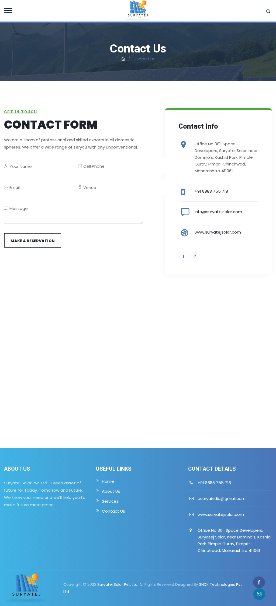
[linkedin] (194, 256)
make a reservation (33, 241)
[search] (268, 11)
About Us (111, 491)
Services (110, 501)
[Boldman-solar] (137, 10)
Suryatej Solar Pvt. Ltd (117, 584)
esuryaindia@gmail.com (222, 498)
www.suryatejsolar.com (218, 232)
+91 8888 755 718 (211, 191)
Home (108, 481)
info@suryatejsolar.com (218, 211)
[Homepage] (123, 59)
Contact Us (113, 511)
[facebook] (183, 256)
